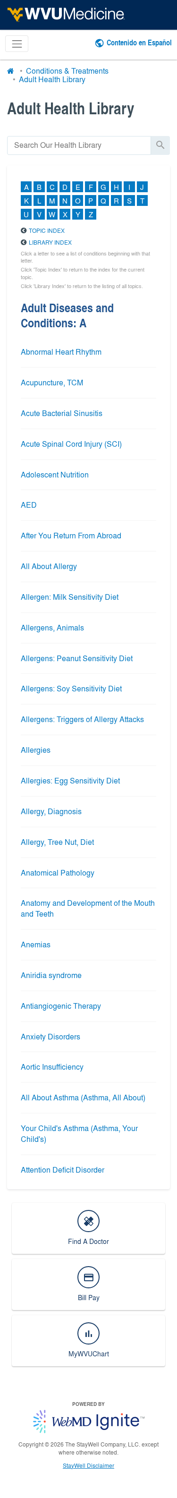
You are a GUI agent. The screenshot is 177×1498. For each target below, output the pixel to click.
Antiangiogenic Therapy (61, 1005)
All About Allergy (49, 566)
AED (29, 504)
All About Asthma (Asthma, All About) (83, 1097)
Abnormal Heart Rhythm (61, 351)
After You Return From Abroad (71, 535)
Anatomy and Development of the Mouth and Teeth (88, 908)
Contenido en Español (139, 42)
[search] (79, 145)
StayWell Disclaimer (88, 1465)
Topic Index (47, 230)
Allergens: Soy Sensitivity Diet (71, 688)
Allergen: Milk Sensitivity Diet (69, 596)
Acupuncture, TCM (52, 382)
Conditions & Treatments (67, 70)
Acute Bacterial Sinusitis (61, 413)
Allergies (36, 749)
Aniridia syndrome (51, 975)
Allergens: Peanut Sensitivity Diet (77, 658)
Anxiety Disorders (50, 1036)
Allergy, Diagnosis (51, 811)
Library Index (50, 242)
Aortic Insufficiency (52, 1066)
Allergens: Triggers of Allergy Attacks (82, 719)
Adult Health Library (52, 79)
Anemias (36, 944)
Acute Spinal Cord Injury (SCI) (71, 443)
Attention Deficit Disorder (62, 1169)
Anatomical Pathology (57, 872)
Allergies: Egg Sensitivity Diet (70, 780)
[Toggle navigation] (16, 43)
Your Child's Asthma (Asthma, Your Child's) (79, 1133)
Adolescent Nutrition (55, 474)
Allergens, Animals (52, 627)
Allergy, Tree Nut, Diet (57, 841)
